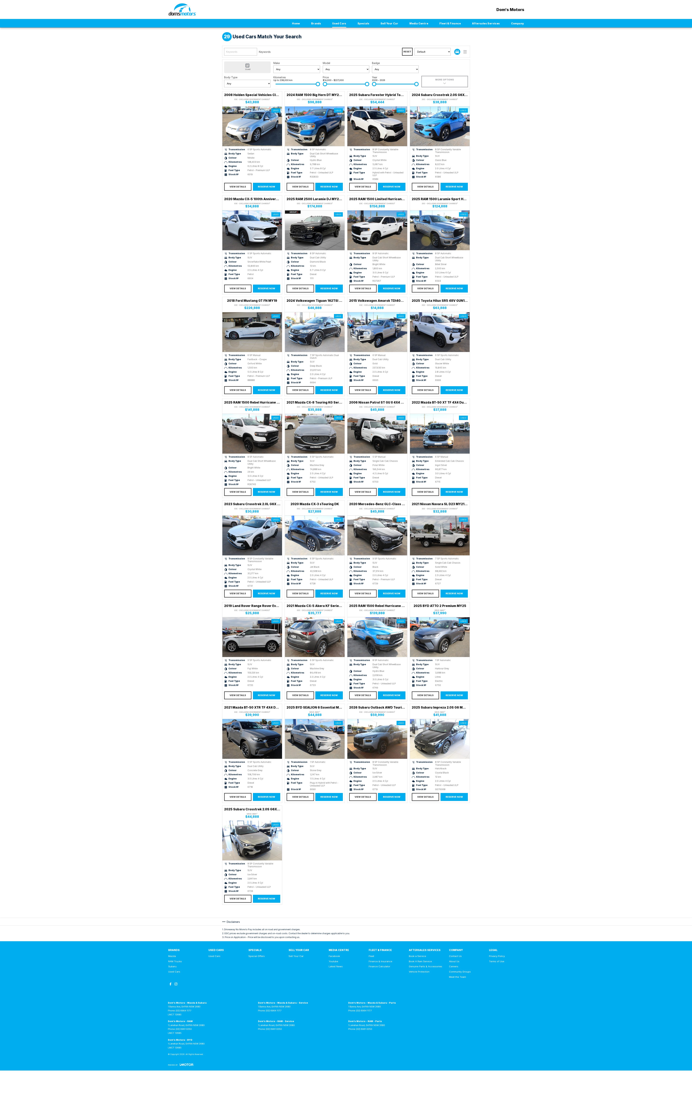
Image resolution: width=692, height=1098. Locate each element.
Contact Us (455, 956)
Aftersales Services (486, 23)
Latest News (336, 966)
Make (276, 63)
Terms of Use (496, 961)
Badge (376, 63)
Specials (363, 23)
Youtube (333, 961)
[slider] (318, 84)
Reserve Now (266, 186)
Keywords (265, 51)
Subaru (172, 966)
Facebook (334, 956)
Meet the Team (457, 976)
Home (296, 23)
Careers (453, 966)
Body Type (230, 77)
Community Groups (460, 971)
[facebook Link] (170, 984)
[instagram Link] (176, 984)
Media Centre (418, 23)
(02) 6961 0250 (184, 1029)
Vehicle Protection (419, 971)
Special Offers (256, 956)
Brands (316, 23)
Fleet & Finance (450, 23)
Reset (407, 51)
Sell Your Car (389, 23)
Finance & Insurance (380, 961)
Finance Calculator (379, 966)
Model (326, 63)
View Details (238, 186)
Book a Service (417, 956)
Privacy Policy (497, 956)
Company (517, 23)
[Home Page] (182, 9)
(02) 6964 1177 (183, 1010)
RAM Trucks (175, 961)
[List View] (465, 52)
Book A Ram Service (420, 961)
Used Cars (339, 23)
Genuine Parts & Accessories (425, 966)
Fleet (371, 956)
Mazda (172, 956)
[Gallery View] (457, 52)
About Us (454, 961)
